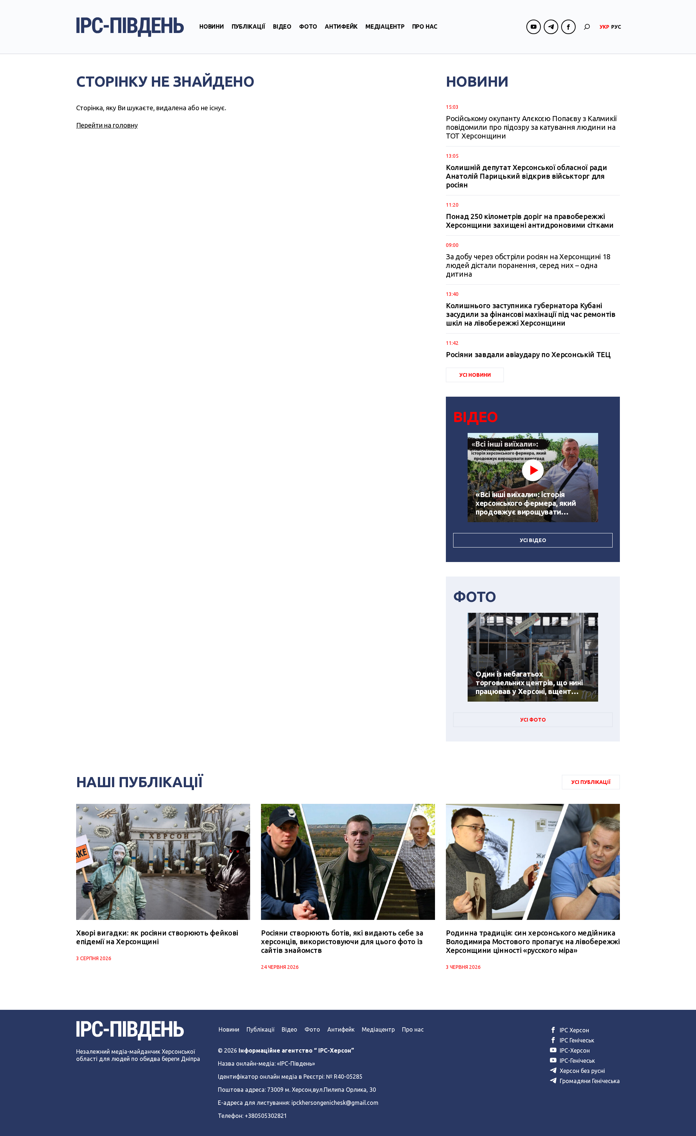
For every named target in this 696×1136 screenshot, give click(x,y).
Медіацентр (385, 26)
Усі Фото (533, 720)
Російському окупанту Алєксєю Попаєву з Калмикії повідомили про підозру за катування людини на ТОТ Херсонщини (531, 127)
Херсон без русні (581, 1070)
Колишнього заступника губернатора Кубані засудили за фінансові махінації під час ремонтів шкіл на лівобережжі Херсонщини (531, 314)
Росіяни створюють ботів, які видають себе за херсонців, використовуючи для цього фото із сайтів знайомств (342, 941)
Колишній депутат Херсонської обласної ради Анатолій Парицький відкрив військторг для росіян (526, 176)
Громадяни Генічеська (589, 1081)
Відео (282, 26)
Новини (211, 26)
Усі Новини (475, 375)
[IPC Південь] (130, 27)
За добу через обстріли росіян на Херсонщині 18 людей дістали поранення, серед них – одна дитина (528, 265)
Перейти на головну (107, 125)
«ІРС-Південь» (296, 1063)
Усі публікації (590, 782)
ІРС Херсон (573, 1030)
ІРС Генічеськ (576, 1040)
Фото (308, 26)
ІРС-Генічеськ (576, 1060)
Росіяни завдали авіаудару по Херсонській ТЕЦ (528, 354)
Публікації (249, 26)
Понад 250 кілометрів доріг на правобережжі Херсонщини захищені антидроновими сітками (530, 220)
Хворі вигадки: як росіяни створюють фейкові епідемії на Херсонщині (157, 937)
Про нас (424, 26)
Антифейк (341, 26)
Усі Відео (533, 540)
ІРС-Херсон (574, 1050)
